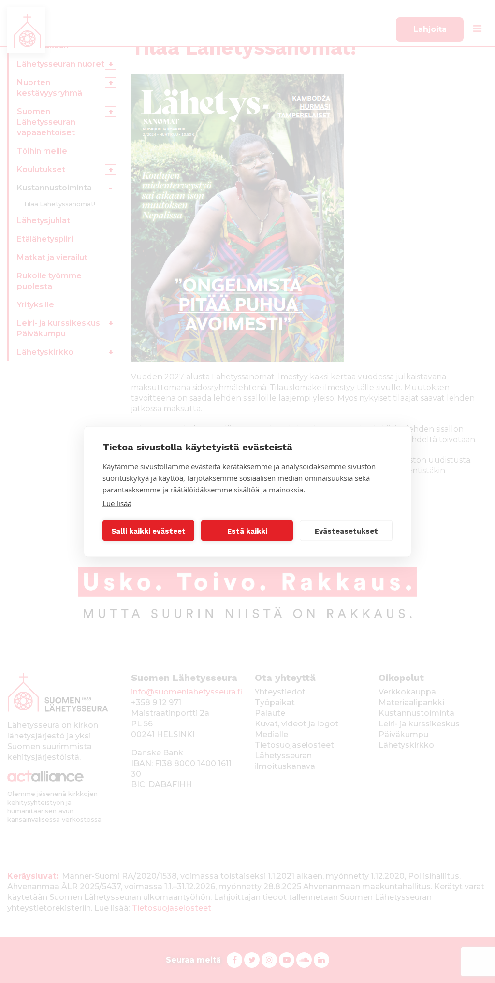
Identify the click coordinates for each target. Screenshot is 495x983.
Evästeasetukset (346, 530)
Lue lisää (116, 503)
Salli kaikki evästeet (148, 530)
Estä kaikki (247, 530)
